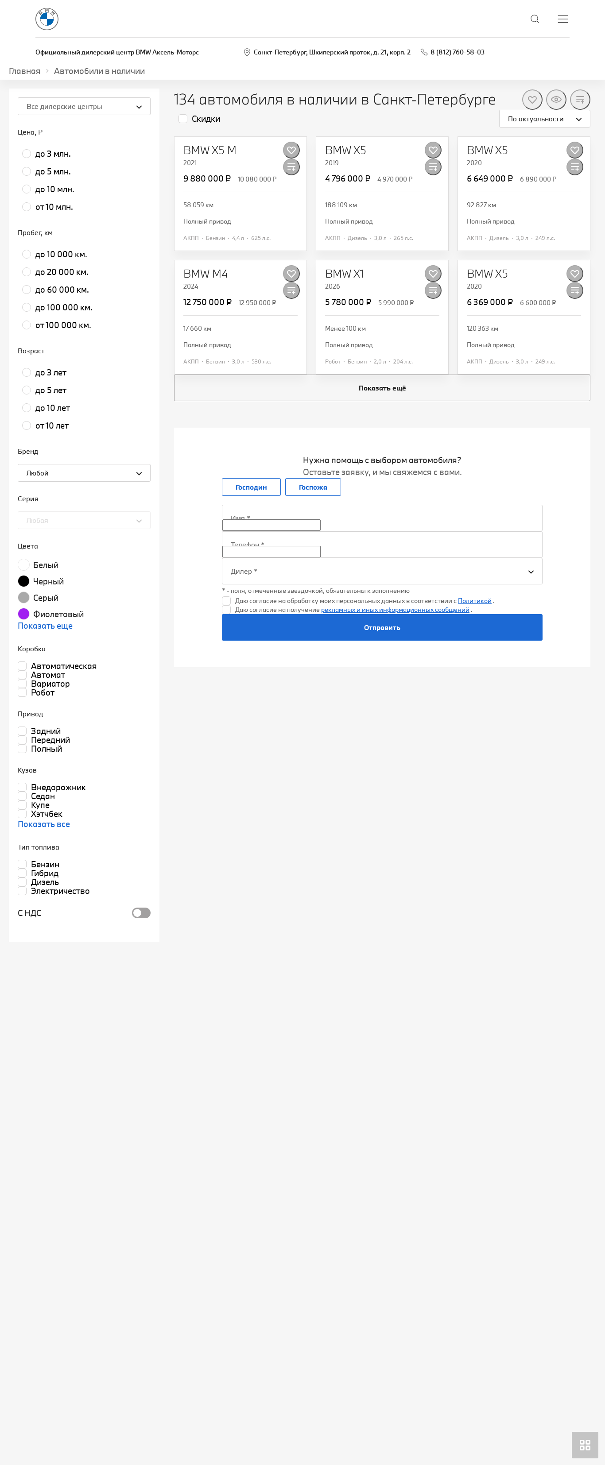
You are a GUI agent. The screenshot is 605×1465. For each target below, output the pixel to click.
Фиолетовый (58, 614)
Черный (48, 581)
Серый (45, 597)
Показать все (44, 824)
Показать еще (45, 625)
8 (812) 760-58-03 (457, 52)
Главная (25, 70)
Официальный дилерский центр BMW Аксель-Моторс (117, 52)
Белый (45, 565)
